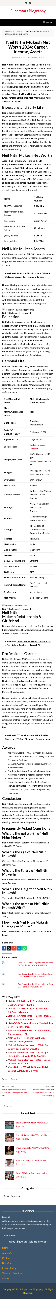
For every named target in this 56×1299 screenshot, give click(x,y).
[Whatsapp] (24, 948)
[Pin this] (14, 948)
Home (5, 1247)
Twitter (34, 448)
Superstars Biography (28, 11)
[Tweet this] (9, 948)
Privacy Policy (9, 1268)
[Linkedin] (30, 3)
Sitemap (6, 1278)
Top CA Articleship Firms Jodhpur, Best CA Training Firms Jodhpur (35, 985)
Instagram (35, 445)
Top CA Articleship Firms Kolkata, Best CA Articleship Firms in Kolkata (35, 975)
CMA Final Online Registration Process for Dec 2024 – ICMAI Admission (35, 963)
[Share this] (4, 948)
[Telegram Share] (19, 948)
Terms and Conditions (13, 1273)
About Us (7, 1252)
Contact (6, 1258)
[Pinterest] (26, 3)
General (13, 1079)
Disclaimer (7, 1263)
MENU (49, 22)
